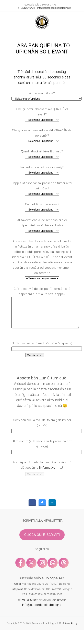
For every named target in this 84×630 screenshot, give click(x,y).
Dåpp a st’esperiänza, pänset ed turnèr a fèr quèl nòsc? (42, 185)
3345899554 (59, 599)
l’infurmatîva (47, 467)
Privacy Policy (70, 623)
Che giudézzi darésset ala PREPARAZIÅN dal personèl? (42, 132)
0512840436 (28, 7)
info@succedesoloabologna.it (54, 7)
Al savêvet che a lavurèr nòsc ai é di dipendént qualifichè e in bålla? (42, 222)
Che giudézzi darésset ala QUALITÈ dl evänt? (42, 111)
